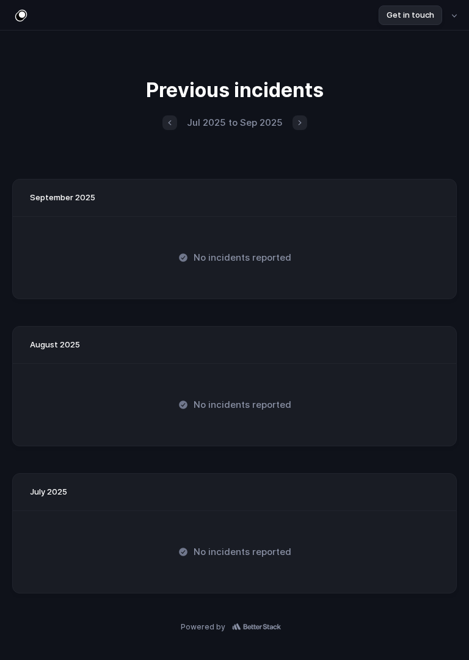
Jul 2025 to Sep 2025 (235, 122)
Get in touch (410, 15)
